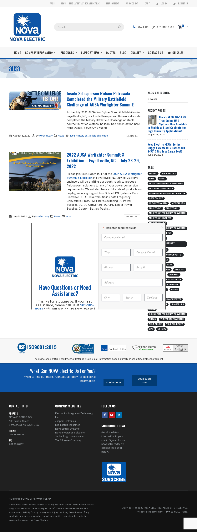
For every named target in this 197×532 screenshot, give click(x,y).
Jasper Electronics (65, 421)
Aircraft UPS (169, 174)
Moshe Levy (46, 135)
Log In (164, 3)
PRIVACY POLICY (42, 498)
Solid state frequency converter (167, 314)
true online (155, 324)
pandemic (174, 275)
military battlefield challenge (92, 135)
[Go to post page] (152, 120)
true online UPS (174, 324)
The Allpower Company (68, 440)
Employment (113, 3)
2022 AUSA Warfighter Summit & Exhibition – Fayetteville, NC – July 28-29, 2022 (103, 160)
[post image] (35, 100)
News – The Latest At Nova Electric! (80, 3)
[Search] (119, 27)
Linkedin (119, 415)
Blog (123, 52)
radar (174, 289)
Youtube (112, 415)
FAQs (52, 3)
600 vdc (153, 174)
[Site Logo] (27, 27)
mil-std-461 (172, 208)
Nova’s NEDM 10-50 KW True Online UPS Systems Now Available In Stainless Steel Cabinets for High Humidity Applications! (167, 124)
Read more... (132, 136)
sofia (152, 309)
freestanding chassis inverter (166, 183)
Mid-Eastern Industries (67, 424)
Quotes (111, 52)
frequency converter (161, 188)
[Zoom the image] (175, 345)
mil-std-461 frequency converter (167, 213)
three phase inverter (172, 319)
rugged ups (178, 304)
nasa (169, 265)
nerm (167, 270)
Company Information (39, 52)
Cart (147, 3)
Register (183, 3)
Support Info (90, 52)
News (61, 135)
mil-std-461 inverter (160, 218)
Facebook (105, 415)
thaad (152, 319)
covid (162, 179)
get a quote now (145, 380)
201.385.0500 (16, 434)
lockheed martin (158, 203)
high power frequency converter (167, 193)
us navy (162, 329)
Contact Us (155, 52)
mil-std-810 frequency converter (167, 228)
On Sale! (177, 52)
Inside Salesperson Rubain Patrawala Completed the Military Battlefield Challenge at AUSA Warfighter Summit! (100, 99)
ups (151, 329)
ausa (72, 135)
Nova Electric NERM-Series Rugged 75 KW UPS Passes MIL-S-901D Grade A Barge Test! (167, 147)
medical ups (178, 203)
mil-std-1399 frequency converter (161, 244)
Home (17, 52)
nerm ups (180, 270)
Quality (136, 52)
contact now (113, 382)
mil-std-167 (155, 208)
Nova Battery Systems (67, 428)
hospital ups (156, 198)
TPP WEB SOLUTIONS (175, 511)
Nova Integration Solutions (70, 432)
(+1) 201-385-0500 (163, 27)
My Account (132, 3)
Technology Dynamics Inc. (69, 436)
